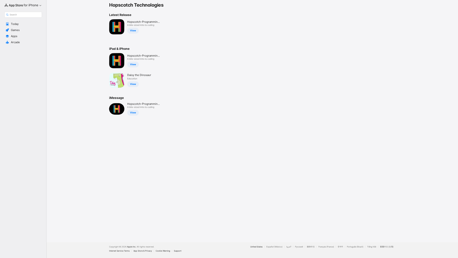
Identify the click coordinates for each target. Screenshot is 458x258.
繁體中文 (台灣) (387, 247)
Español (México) (274, 247)
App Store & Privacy (142, 251)
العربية (288, 247)
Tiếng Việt (371, 247)
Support (177, 251)
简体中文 (311, 247)
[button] (23, 24)
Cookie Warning (163, 251)
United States (256, 247)
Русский (299, 247)
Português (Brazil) (355, 247)
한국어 (340, 247)
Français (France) (326, 247)
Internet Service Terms (119, 251)
